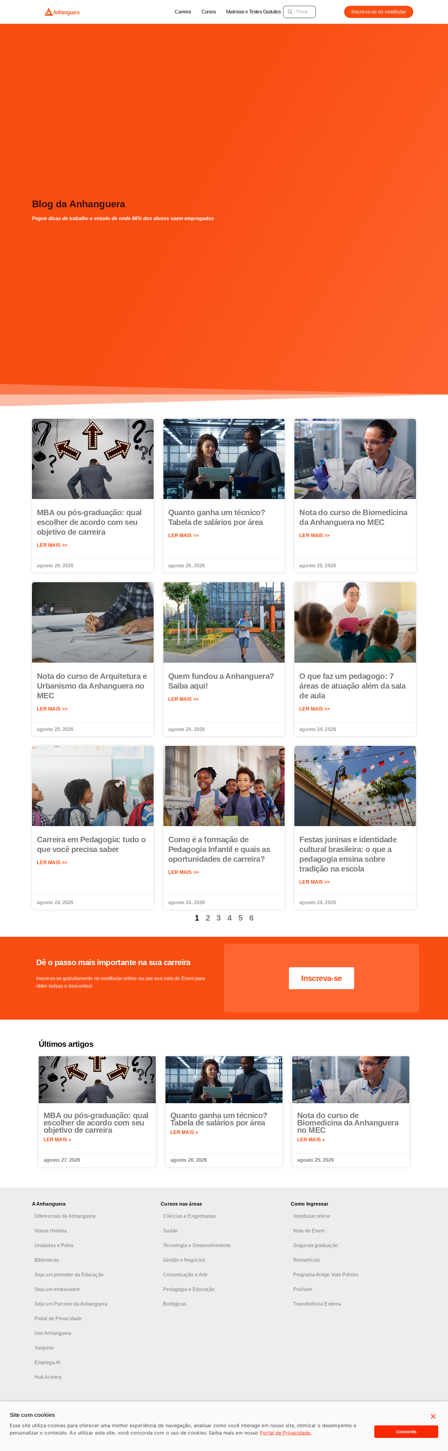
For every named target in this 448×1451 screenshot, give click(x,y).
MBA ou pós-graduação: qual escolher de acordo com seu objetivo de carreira (89, 522)
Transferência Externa (317, 1304)
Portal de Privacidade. (285, 1433)
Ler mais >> (52, 545)
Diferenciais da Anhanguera (65, 1216)
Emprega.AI (47, 1362)
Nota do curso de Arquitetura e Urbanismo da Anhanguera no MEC (92, 686)
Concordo (406, 1432)
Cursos (208, 11)
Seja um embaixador (57, 1289)
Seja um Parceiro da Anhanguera (70, 1304)
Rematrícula (306, 1260)
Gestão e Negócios (184, 1260)
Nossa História (50, 1230)
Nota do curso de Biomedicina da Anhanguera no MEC (347, 1122)
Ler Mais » (57, 1139)
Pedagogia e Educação (189, 1289)
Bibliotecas (46, 1260)
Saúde (170, 1230)
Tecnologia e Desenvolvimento (197, 1245)
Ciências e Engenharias (189, 1216)
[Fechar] (433, 1416)
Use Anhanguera (52, 1333)
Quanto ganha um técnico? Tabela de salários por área (219, 1119)
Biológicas (174, 1304)
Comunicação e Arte (185, 1274)
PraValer (302, 1289)
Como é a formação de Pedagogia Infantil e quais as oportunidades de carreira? (219, 849)
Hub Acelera (48, 1377)
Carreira (183, 11)
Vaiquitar (44, 1347)
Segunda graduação (315, 1245)
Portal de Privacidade (58, 1318)
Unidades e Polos (54, 1245)
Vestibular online (311, 1216)
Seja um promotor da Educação (69, 1274)
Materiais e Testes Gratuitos (253, 11)
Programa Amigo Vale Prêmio (325, 1274)
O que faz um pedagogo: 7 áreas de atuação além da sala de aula (352, 686)
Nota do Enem (309, 1230)
